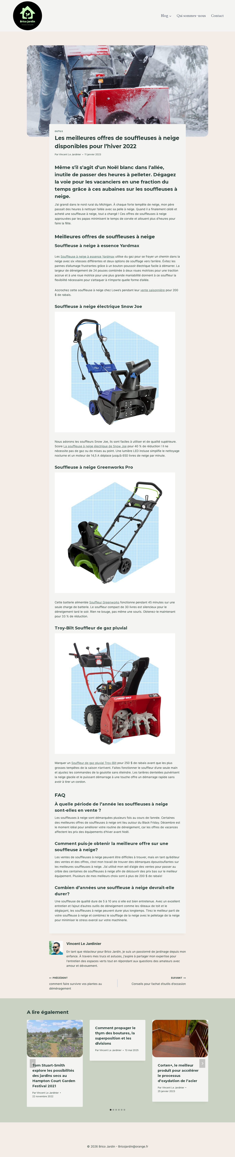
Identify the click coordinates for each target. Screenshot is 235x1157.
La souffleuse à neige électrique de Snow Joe (95, 446)
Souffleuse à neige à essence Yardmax (87, 256)
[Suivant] (202, 1063)
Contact (217, 16)
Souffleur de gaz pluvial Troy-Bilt (93, 763)
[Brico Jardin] (27, 16)
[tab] (110, 1110)
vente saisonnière (152, 290)
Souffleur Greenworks (104, 602)
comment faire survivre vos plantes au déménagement (75, 983)
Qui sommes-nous (191, 16)
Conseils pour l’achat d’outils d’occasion (159, 981)
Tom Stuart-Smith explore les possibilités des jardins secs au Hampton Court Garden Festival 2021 (53, 1075)
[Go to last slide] (33, 1063)
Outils (59, 131)
